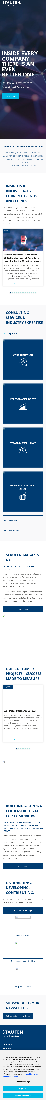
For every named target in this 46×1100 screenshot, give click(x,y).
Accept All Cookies (23, 1095)
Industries (7, 1048)
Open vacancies (23, 935)
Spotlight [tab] (13, 333)
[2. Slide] (10, 292)
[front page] (12, 3)
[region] (23, 1075)
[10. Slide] (27, 292)
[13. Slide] (33, 292)
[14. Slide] (35, 292)
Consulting (7, 1044)
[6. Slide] (18, 292)
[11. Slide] (29, 292)
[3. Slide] (12, 292)
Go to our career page (23, 910)
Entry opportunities (23, 986)
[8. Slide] (23, 292)
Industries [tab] (14, 530)
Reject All (23, 1088)
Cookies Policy (32, 1074)
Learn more (10, 96)
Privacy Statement (10, 1076)
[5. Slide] (16, 292)
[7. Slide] (20, 292)
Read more (8, 283)
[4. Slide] (14, 292)
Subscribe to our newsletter (18, 1016)
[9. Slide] (25, 292)
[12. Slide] (31, 292)
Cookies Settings (23, 1081)
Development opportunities (23, 961)
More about (23, 609)
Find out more (37, 146)
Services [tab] (13, 520)
